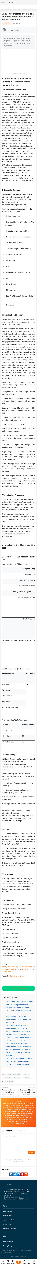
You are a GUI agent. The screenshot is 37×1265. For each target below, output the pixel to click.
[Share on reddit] (26, 1174)
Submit (31, 1152)
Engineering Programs (25, 9)
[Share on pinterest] (22, 1174)
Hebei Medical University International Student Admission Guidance (18, 1020)
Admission (6, 24)
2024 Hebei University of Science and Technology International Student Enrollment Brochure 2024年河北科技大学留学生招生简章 (19, 1008)
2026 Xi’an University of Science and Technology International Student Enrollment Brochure (19, 1061)
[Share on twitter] (15, 1174)
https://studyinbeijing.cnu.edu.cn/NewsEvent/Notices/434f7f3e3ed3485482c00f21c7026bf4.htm (18, 969)
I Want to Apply (18, 988)
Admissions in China (16, 976)
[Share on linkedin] (18, 1174)
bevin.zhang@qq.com (14, 1197)
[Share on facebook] (11, 1174)
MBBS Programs (8, 9)
